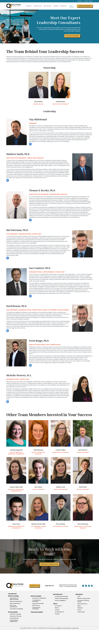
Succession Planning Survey (83, 601)
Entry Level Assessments (13, 606)
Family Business (14, 618)
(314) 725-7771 (49, 586)
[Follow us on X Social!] (86, 586)
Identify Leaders (13, 596)
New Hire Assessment (16, 601)
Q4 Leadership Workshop (36, 600)
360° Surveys (36, 605)
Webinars (80, 608)
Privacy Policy (66, 628)
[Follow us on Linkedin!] (89, 586)
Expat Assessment (15, 603)
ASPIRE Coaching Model (61, 598)
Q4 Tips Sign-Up (59, 612)
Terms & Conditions (56, 628)
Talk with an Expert (84, 6)
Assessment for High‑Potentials (14, 598)
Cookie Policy (75, 628)
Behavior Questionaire (83, 598)
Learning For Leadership (39, 598)
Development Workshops (36, 608)
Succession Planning (15, 616)
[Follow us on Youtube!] (92, 586)
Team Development (37, 612)
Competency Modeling (16, 609)
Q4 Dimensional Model (61, 596)
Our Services (12, 594)
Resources (79, 594)
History (57, 608)
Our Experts (58, 606)
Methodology (38, 6)
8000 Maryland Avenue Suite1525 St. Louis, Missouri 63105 (68, 585)
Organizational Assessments (14, 620)
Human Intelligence (60, 600)
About (55, 604)
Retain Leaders (13, 612)
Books (79, 606)
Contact (57, 614)
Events (80, 1)
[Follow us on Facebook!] (83, 586)
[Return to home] (15, 586)
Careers (57, 610)
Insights (56, 6)
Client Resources (82, 604)
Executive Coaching (15, 614)
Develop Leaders (36, 596)
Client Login (88, 1)
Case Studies (81, 612)
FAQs (78, 596)
